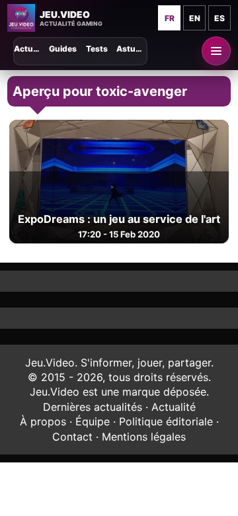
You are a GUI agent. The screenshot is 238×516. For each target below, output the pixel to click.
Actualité (173, 406)
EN (194, 18)
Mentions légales (144, 436)
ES (219, 18)
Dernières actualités (92, 406)
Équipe (92, 421)
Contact (72, 436)
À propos (43, 421)
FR (170, 18)
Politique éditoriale (166, 421)
